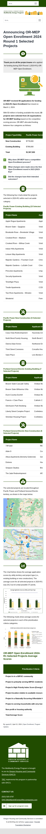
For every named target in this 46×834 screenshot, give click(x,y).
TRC (3, 780)
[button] (23, 161)
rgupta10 (8, 724)
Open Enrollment (28, 724)
